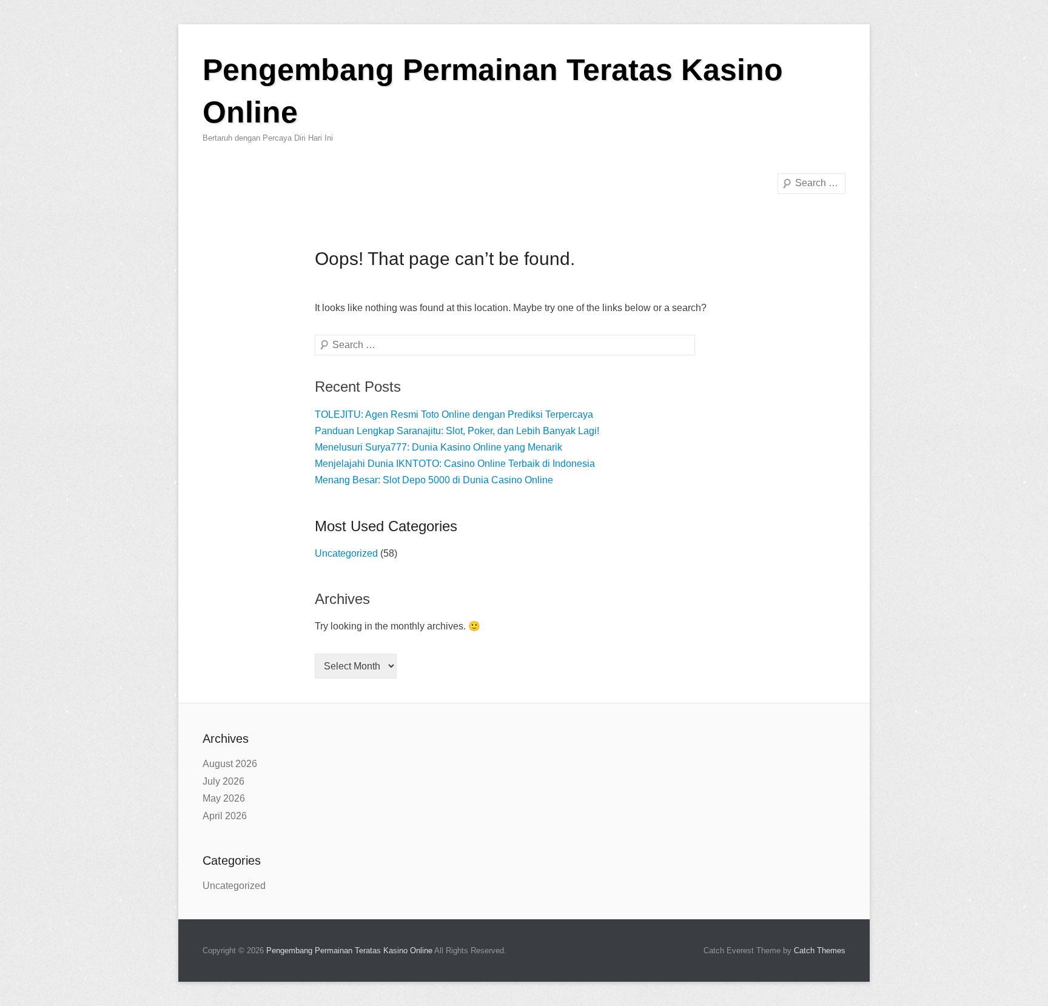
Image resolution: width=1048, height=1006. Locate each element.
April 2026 (225, 816)
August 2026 (230, 764)
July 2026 (223, 781)
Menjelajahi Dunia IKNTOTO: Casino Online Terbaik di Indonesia (455, 463)
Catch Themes (819, 950)
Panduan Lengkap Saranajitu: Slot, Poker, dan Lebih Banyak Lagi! (457, 431)
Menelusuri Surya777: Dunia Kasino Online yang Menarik (438, 447)
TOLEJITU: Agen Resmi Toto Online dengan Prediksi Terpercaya (454, 414)
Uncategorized (346, 553)
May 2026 (224, 798)
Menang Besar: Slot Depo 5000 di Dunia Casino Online (434, 480)
